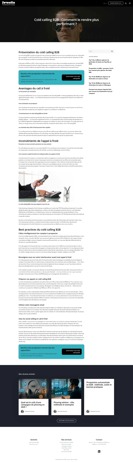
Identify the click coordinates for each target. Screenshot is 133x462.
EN (106, 3)
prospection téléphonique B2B (35, 288)
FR (104, 3)
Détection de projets (66, 444)
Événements (66, 449)
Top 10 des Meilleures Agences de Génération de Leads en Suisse (99, 78)
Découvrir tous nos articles (66, 420)
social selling (38, 325)
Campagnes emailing (66, 446)
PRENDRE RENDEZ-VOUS (115, 3)
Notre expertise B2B (34, 442)
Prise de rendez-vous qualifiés (66, 442)
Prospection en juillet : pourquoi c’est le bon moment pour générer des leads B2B (101, 70)
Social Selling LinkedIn (66, 448)
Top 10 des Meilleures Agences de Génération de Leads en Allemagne (100, 84)
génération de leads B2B (76, 63)
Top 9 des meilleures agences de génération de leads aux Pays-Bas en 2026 (100, 62)
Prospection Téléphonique (72, 14)
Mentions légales (74, 459)
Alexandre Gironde (66, 28)
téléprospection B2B (31, 236)
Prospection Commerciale (60, 14)
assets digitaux (24, 119)
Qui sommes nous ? (33, 444)
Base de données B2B (66, 451)
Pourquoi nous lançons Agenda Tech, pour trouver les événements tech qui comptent (100, 91)
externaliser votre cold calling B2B (66, 123)
